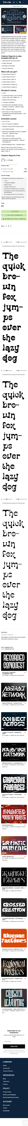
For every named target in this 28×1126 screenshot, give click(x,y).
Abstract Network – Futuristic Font (12, 703)
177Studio (6, 675)
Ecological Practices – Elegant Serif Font (12, 979)
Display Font (8, 6)
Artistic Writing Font (8, 856)
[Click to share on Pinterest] (10, 226)
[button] (3, 16)
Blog (4, 1078)
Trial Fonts (6, 1081)
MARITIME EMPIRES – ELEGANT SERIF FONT (13, 888)
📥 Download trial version (14, 219)
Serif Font (19, 890)
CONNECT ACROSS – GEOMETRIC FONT (11, 733)
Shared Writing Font (7, 825)
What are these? (13, 164)
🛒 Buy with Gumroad (14, 215)
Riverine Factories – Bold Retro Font (12, 949)
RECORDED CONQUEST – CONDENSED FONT (9, 673)
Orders (5, 1108)
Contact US (6, 1068)
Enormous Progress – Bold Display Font (12, 795)
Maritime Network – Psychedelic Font (12, 763)
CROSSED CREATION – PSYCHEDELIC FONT (12, 919)
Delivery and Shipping (9, 1094)
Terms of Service (8, 1071)
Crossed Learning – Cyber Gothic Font (13, 1009)
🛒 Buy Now (14, 211)
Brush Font (13, 826)
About (5, 1065)
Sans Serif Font (20, 675)
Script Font (4, 766)
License (5, 1084)
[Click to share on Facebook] (6, 226)
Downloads (6, 1110)
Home (2, 6)
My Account (6, 1105)
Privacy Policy (7, 1092)
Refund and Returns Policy (11, 1097)
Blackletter (12, 1010)
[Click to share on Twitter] (8, 226)
